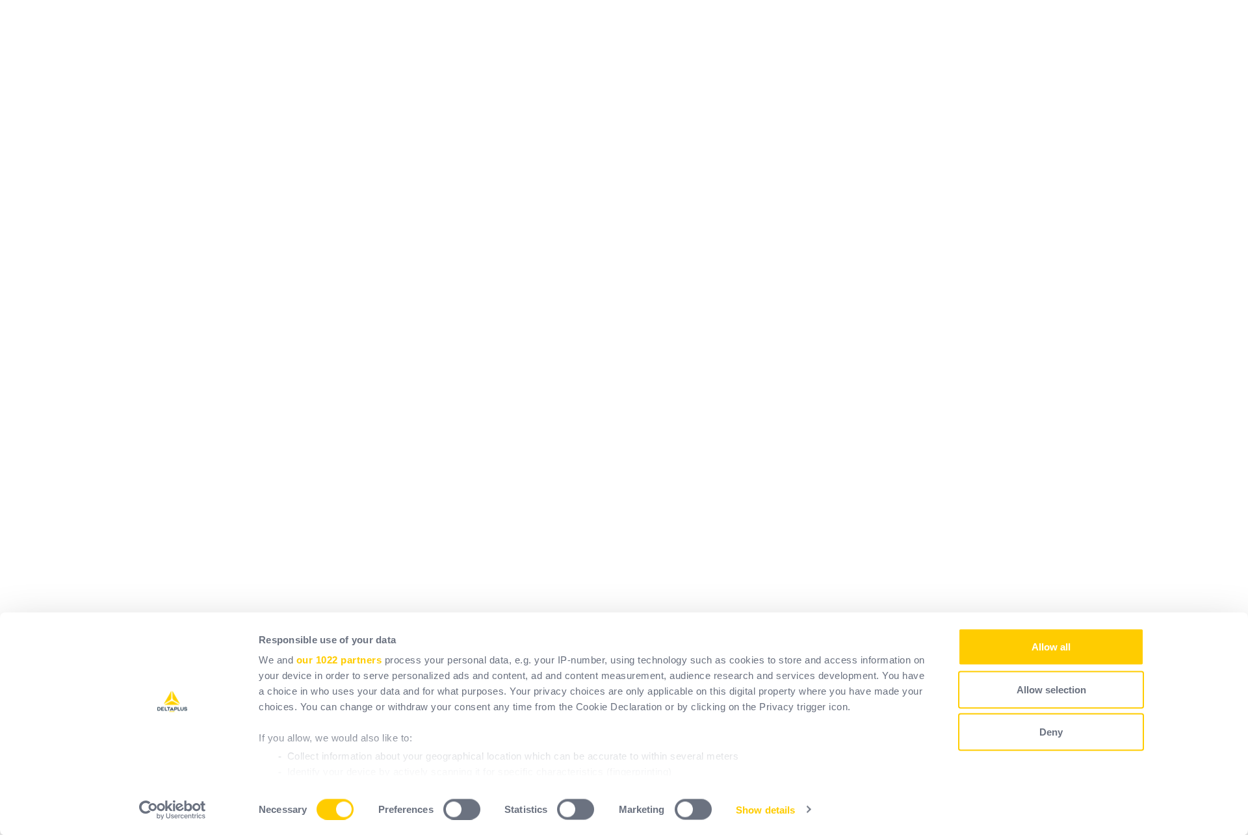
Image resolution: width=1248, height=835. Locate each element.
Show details (765, 809)
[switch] (461, 809)
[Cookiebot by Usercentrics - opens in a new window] (172, 809)
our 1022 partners (339, 659)
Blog (455, 472)
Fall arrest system (488, 395)
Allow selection (1051, 689)
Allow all (1051, 646)
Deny (1051, 732)
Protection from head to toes (512, 317)
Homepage (471, 240)
